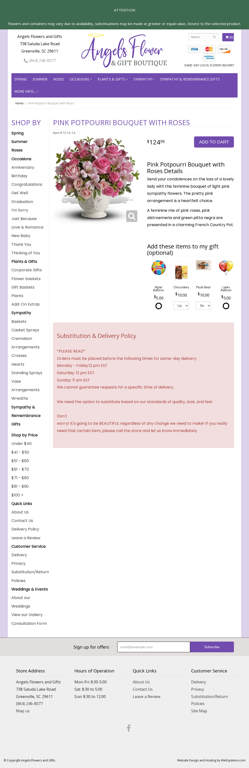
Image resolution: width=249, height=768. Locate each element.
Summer (40, 79)
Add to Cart (214, 142)
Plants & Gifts (111, 79)
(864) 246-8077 (42, 60)
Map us (23, 711)
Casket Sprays (25, 330)
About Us (20, 512)
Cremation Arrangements (25, 343)
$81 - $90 (20, 486)
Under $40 (21, 443)
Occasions (79, 79)
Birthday (19, 176)
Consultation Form (29, 623)
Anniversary (22, 167)
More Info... (25, 91)
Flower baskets (26, 279)
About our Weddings (20, 602)
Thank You (21, 244)
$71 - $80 (20, 478)
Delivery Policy (25, 529)
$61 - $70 (20, 469)
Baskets (19, 321)
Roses (58, 79)
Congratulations (26, 184)
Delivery (19, 555)
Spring (20, 79)
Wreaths (19, 398)
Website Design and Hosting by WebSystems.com (211, 760)
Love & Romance (27, 227)
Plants (17, 296)
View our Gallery (27, 615)
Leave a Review (25, 538)
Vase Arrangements (25, 386)
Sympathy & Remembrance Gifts (190, 79)
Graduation (22, 201)
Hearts (17, 364)
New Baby (20, 235)
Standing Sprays (26, 373)
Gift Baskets (23, 287)
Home (19, 103)
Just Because (24, 218)
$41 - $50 (20, 452)
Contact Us (22, 520)
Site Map (199, 711)
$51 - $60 (20, 461)
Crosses (19, 355)
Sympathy (142, 79)
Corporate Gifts (26, 270)
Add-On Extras (25, 304)
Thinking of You (25, 253)
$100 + (17, 495)
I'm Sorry (19, 210)
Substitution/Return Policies (30, 576)
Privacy (18, 563)
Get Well (19, 193)
